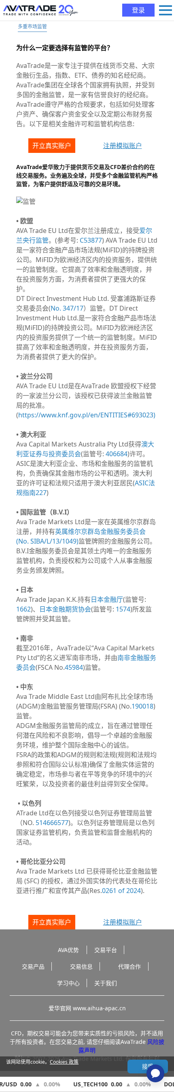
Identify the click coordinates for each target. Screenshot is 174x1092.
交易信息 (81, 966)
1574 (123, 609)
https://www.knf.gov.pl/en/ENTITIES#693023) (86, 415)
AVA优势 (68, 950)
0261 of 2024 (121, 890)
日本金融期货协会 (65, 609)
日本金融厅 (107, 599)
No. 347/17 (67, 308)
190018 (142, 706)
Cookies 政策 (64, 1061)
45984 (74, 667)
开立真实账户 (51, 145)
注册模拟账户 (122, 145)
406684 (116, 453)
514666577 (52, 822)
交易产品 (33, 966)
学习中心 (68, 983)
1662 (23, 609)
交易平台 (105, 950)
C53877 (91, 240)
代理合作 (129, 966)
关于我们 (105, 983)
